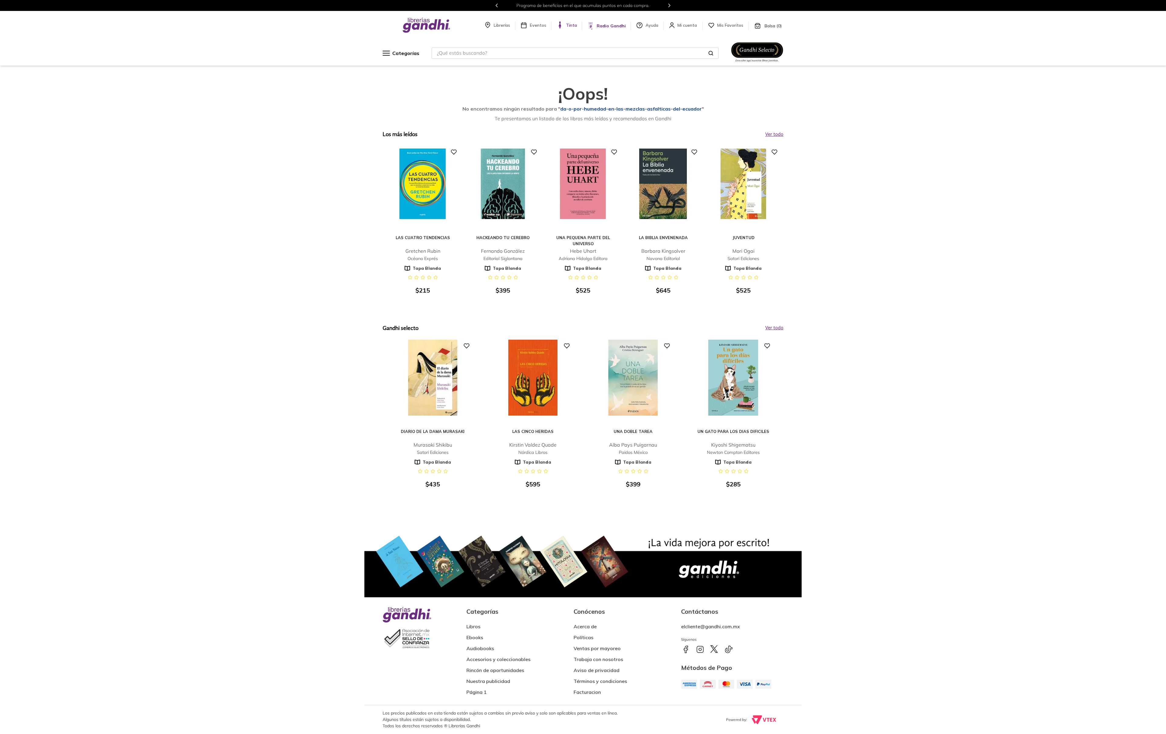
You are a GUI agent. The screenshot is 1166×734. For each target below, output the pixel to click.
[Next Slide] (669, 5)
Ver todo (774, 328)
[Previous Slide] (496, 5)
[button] (587, 689)
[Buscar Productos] (710, 53)
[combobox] (575, 53)
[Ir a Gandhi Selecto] (757, 63)
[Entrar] (687, 25)
